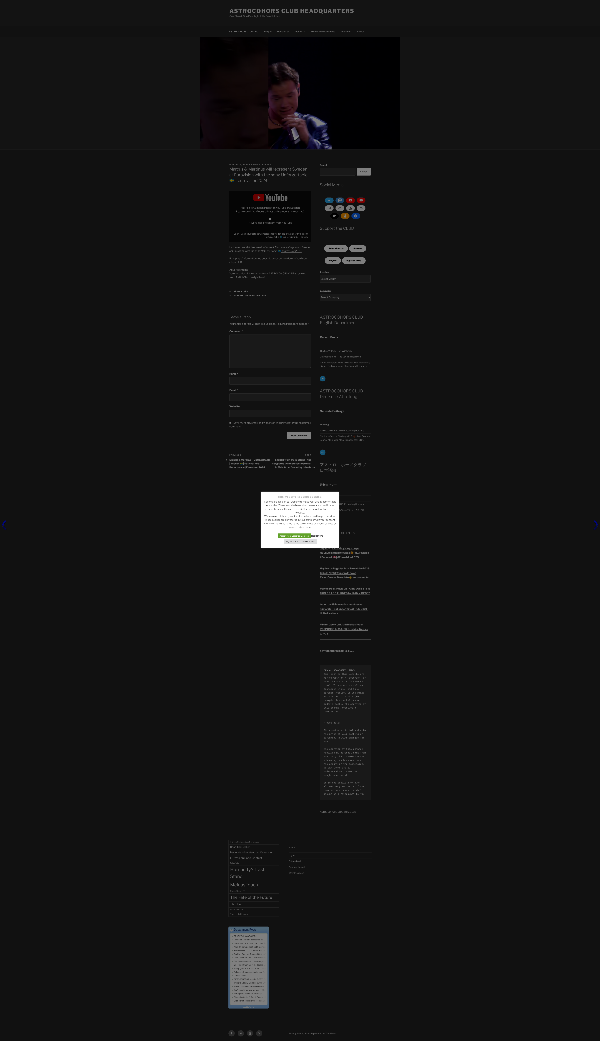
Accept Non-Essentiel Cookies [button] (294, 536)
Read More (317, 535)
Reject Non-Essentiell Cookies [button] (300, 541)
